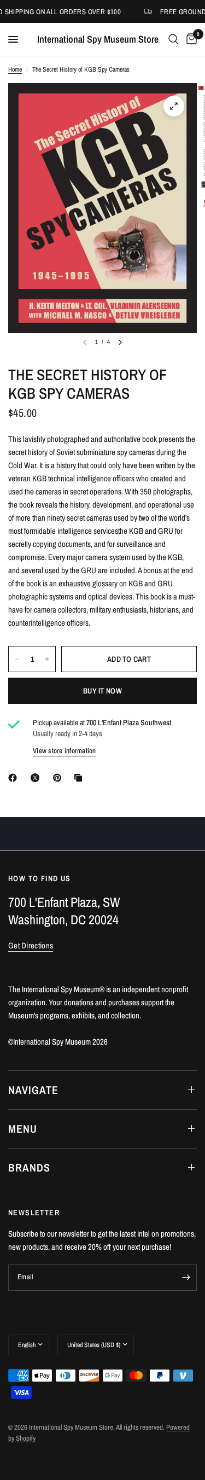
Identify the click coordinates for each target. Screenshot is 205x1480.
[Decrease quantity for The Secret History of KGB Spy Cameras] (17, 659)
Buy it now (102, 691)
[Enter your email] (186, 1278)
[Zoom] (173, 106)
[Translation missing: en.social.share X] (37, 777)
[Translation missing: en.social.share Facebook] (14, 777)
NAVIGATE (33, 1089)
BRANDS (29, 1167)
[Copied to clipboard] (80, 777)
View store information (64, 750)
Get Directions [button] (30, 945)
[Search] (174, 39)
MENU (22, 1128)
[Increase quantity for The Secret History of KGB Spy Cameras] (47, 659)
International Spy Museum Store (98, 39)
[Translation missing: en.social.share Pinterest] (59, 777)
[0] (190, 39)
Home (15, 69)
